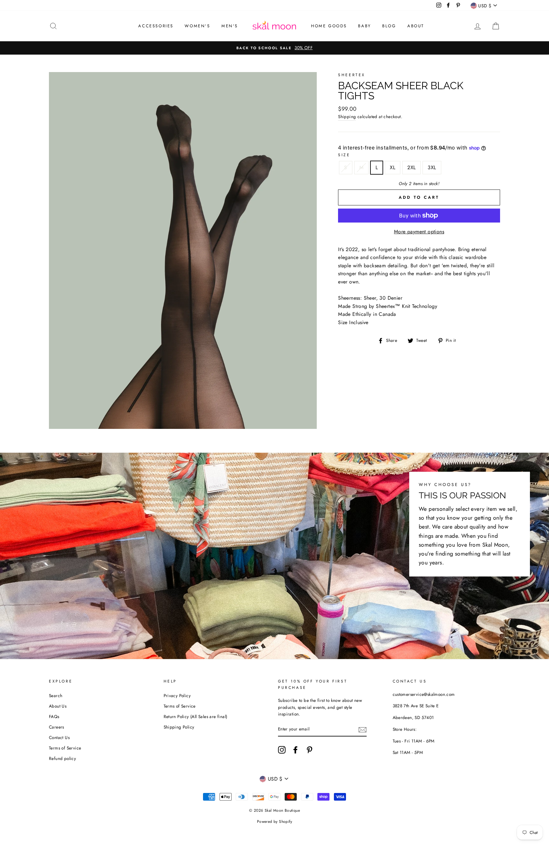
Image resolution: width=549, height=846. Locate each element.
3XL (432, 167)
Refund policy (62, 758)
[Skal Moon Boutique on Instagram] (282, 750)
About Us (57, 706)
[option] (274, 47)
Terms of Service (65, 748)
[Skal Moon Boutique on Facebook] (295, 750)
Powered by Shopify (274, 821)
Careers (56, 727)
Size (344, 155)
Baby (364, 26)
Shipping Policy (179, 727)
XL (392, 167)
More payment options (419, 231)
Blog (389, 26)
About (415, 26)
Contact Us (59, 737)
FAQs (54, 716)
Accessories (155, 26)
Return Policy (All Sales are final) (195, 716)
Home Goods (329, 26)
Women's (197, 26)
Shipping (347, 116)
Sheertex (351, 75)
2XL (411, 167)
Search (55, 695)
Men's (229, 26)
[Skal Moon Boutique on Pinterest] (309, 750)
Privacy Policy (177, 695)
